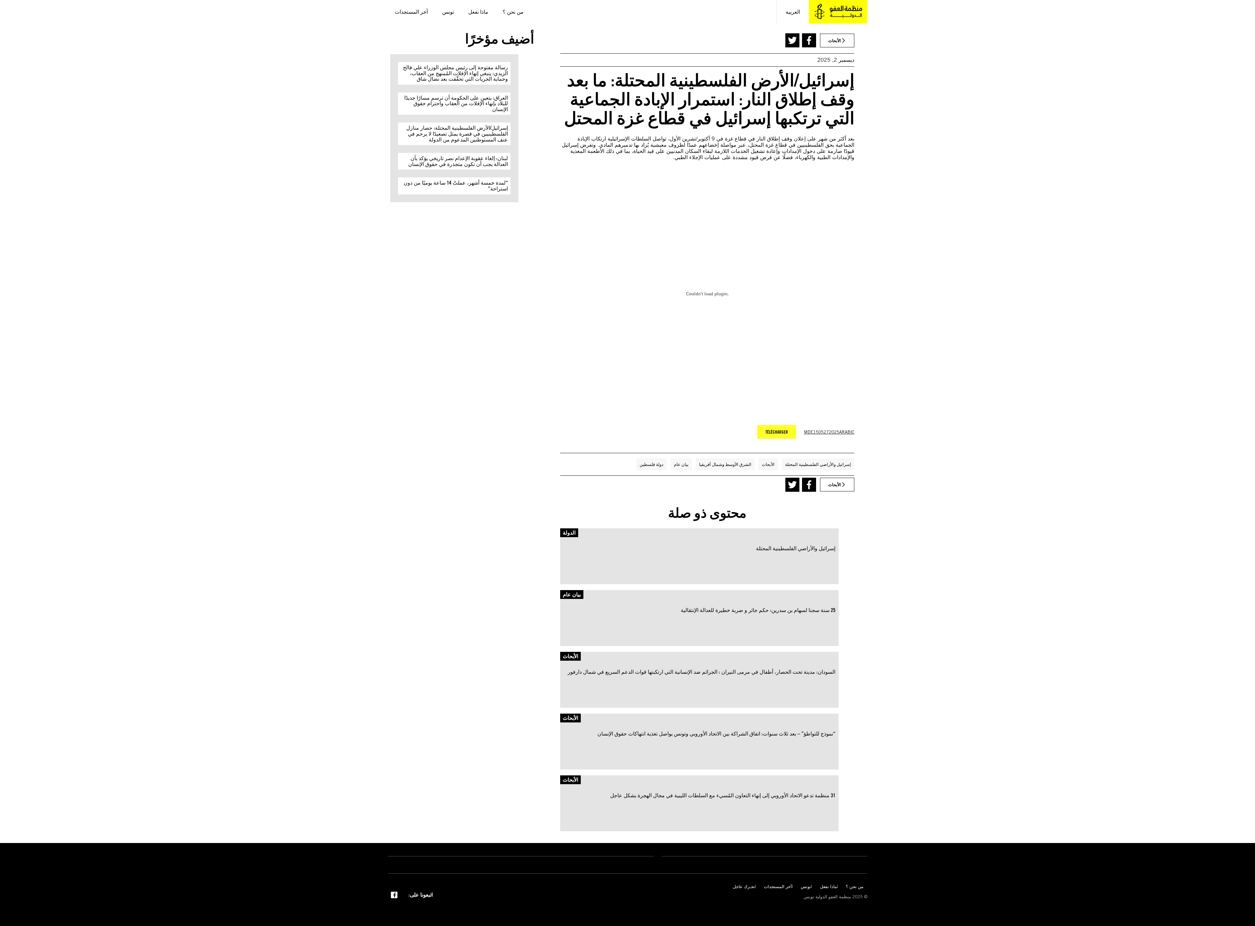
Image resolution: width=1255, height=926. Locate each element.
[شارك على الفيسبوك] (809, 40)
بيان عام (681, 464)
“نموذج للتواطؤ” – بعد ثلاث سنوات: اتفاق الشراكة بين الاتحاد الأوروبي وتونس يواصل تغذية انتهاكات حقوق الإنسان (716, 734)
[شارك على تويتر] (792, 40)
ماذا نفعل (828, 886)
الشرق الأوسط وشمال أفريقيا (725, 464)
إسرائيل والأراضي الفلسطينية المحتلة (818, 464)
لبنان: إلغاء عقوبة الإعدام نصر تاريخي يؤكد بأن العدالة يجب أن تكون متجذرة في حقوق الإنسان (458, 161)
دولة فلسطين (651, 464)
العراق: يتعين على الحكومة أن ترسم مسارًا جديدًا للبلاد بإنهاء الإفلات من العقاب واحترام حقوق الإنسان (456, 103)
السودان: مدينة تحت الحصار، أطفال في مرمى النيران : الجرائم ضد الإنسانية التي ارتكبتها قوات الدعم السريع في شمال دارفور (701, 672)
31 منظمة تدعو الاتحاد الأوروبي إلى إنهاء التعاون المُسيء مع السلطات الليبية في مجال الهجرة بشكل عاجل (722, 795)
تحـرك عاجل (744, 886)
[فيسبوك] (394, 894)
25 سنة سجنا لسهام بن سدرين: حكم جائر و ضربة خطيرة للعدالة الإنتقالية (758, 610)
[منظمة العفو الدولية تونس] (838, 12)
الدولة (569, 533)
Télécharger (776, 432)
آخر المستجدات (778, 886)
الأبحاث (768, 464)
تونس (806, 886)
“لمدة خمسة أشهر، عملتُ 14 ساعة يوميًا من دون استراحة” (456, 186)
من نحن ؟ (854, 886)
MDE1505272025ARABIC (829, 432)
